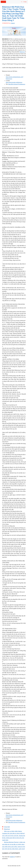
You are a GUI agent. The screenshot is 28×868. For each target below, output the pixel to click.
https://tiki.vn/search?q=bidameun (16, 84)
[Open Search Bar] (21, 2)
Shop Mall (7, 827)
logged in (12, 856)
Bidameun (22, 51)
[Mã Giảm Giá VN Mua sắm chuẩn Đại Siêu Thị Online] (3, 2)
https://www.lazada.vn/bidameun (14, 82)
